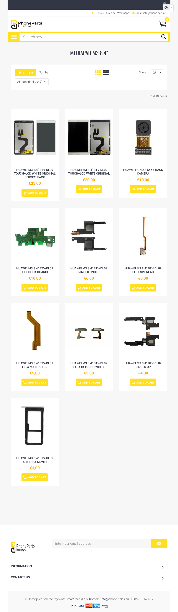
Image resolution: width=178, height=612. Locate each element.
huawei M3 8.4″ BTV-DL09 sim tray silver (34, 460)
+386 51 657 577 (105, 13)
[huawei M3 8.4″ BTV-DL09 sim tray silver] (35, 426)
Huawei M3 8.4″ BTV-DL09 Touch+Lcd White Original (89, 171)
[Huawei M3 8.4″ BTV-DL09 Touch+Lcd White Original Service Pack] (35, 137)
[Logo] (26, 24)
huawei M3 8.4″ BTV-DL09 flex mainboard (34, 365)
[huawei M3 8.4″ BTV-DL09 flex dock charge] (35, 236)
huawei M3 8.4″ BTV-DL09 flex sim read (143, 270)
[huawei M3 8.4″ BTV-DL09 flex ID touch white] (89, 331)
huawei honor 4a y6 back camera (143, 171)
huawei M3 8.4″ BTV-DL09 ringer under (89, 270)
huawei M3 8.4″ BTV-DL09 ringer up (143, 365)
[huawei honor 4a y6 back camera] (143, 137)
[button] (168, 7)
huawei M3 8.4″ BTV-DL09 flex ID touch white (89, 365)
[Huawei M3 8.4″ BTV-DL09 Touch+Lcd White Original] (89, 137)
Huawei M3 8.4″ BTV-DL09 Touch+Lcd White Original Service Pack (35, 173)
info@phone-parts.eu (155, 13)
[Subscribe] (159, 543)
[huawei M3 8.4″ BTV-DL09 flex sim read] (143, 236)
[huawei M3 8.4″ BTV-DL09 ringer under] (89, 236)
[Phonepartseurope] (23, 547)
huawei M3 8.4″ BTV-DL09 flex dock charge (34, 270)
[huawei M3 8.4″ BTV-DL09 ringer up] (143, 331)
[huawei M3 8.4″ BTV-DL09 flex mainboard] (35, 331)
